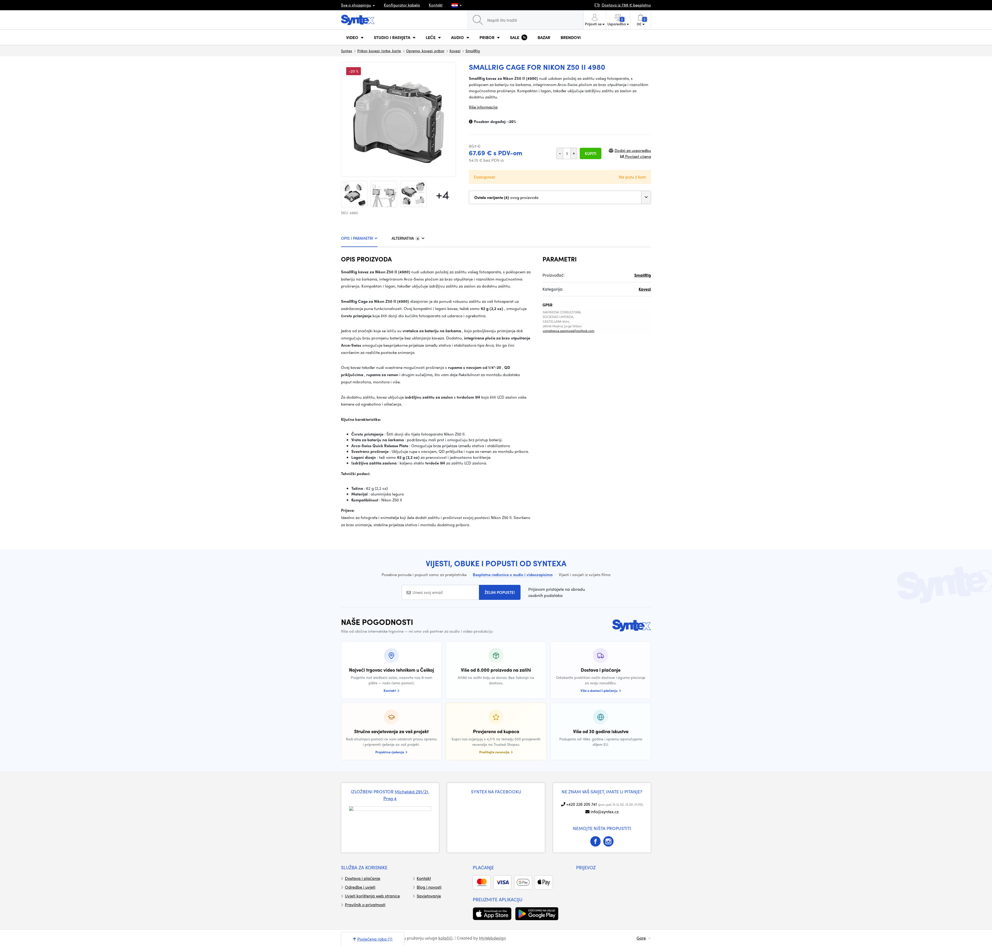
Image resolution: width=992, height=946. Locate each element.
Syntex (346, 50)
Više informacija (483, 107)
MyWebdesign (492, 938)
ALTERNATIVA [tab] (405, 238)
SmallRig (473, 50)
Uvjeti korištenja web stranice (372, 896)
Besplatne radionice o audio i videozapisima (513, 574)
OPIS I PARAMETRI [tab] (357, 238)
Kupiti (590, 153)
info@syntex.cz (605, 812)
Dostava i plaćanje (362, 878)
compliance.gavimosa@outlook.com (568, 330)
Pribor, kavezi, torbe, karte (379, 50)
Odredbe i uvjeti (360, 887)
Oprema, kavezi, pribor (425, 50)
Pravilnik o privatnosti (365, 905)
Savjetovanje (429, 896)
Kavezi (455, 50)
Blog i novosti (429, 887)
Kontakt (436, 5)
